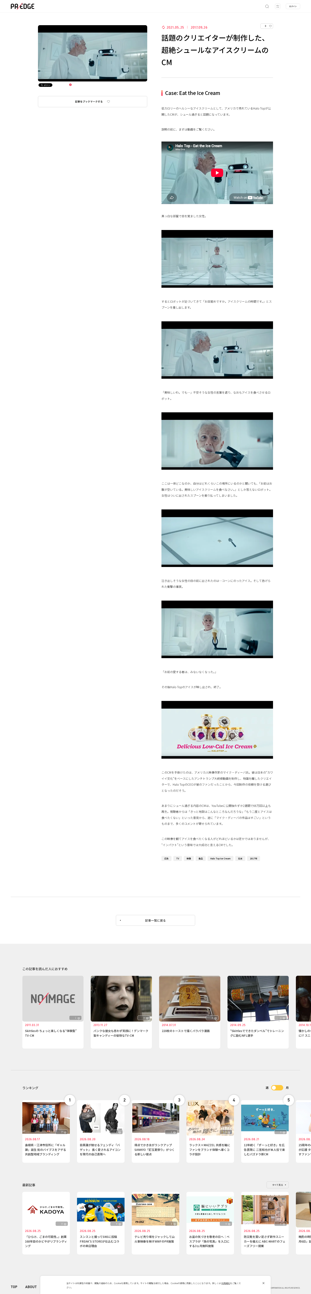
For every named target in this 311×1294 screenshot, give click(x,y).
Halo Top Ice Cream (220, 858)
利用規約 (225, 1283)
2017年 (253, 858)
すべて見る (277, 1184)
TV (177, 858)
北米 (240, 858)
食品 (201, 858)
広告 (166, 858)
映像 (189, 858)
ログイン (293, 6)
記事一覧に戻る (155, 920)
